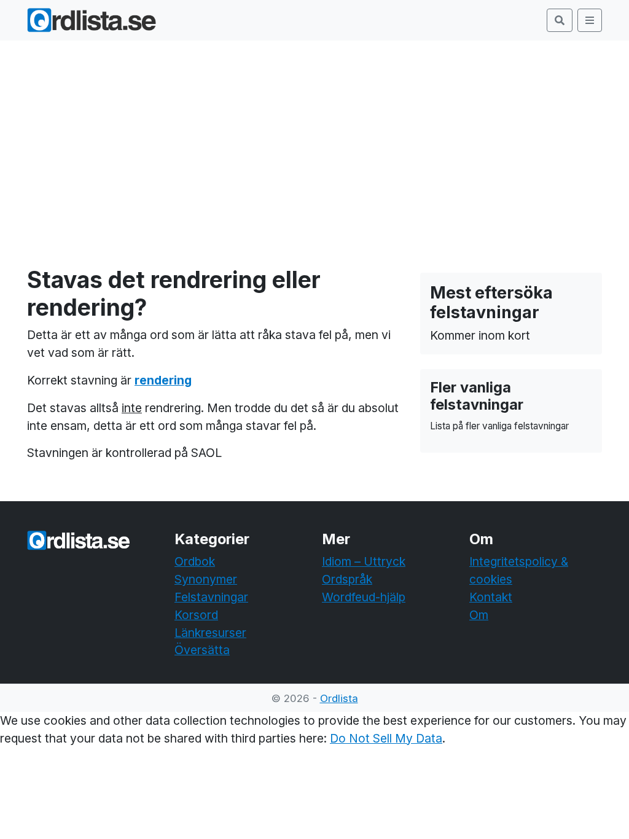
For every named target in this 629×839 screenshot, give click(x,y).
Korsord (196, 614)
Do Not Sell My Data (386, 738)
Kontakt (490, 597)
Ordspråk (347, 579)
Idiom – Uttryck (363, 561)
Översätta (202, 649)
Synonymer (205, 579)
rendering (163, 380)
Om (478, 614)
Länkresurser (210, 632)
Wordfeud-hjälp (363, 597)
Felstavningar (211, 597)
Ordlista (339, 698)
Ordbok (194, 561)
